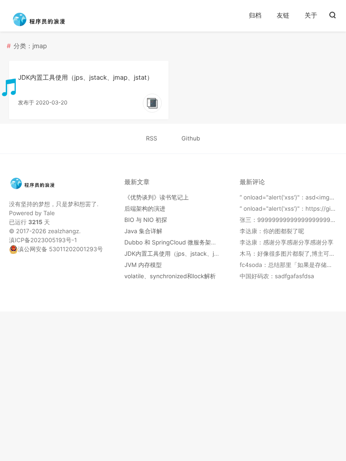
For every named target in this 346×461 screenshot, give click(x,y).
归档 (255, 15)
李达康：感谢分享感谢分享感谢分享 (286, 242)
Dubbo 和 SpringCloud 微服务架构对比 (176, 242)
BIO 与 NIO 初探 (145, 220)
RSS (151, 138)
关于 (311, 15)
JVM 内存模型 (143, 265)
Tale (49, 213)
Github (191, 138)
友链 (283, 15)
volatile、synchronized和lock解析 (170, 276)
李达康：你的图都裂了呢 (272, 231)
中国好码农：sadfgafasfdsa (277, 276)
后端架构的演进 (144, 208)
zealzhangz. (64, 231)
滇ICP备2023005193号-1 (43, 240)
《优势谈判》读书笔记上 (156, 197)
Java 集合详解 (143, 231)
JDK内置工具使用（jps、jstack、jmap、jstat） (85, 77)
